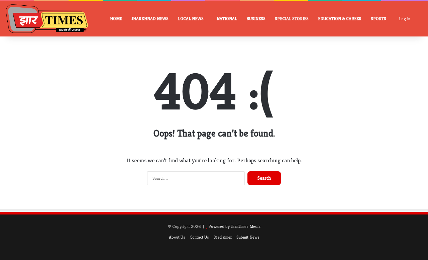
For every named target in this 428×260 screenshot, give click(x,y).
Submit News (247, 237)
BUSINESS (255, 18)
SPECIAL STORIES (292, 18)
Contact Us (199, 237)
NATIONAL (227, 18)
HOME (116, 18)
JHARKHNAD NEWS (150, 18)
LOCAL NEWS (191, 18)
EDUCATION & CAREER (339, 18)
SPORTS (378, 18)
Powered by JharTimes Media (234, 226)
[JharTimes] (47, 18)
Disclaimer (222, 237)
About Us (177, 237)
